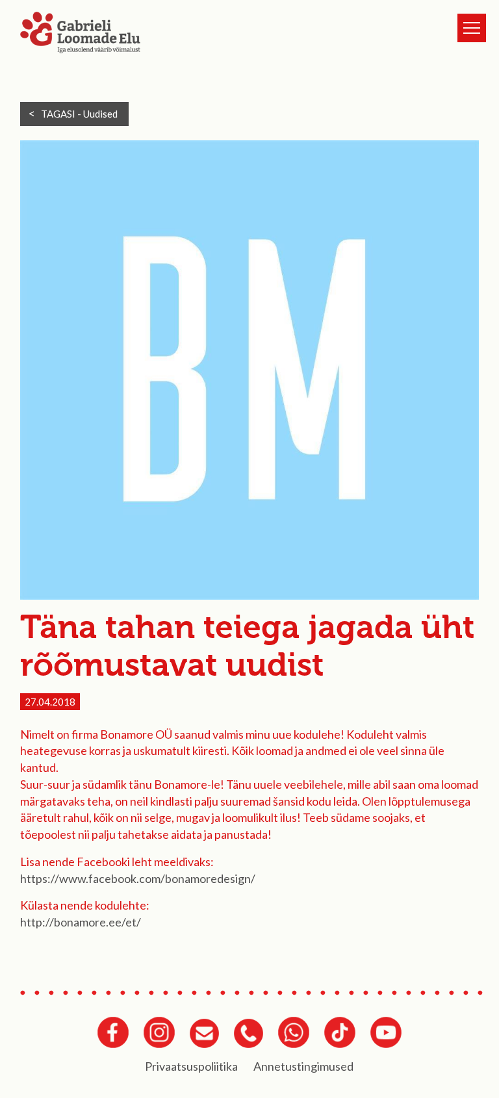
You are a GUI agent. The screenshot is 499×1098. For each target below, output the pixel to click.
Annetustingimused (303, 1066)
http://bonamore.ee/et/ (80, 922)
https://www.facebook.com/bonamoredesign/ (137, 878)
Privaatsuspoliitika (191, 1066)
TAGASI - (79, 114)
